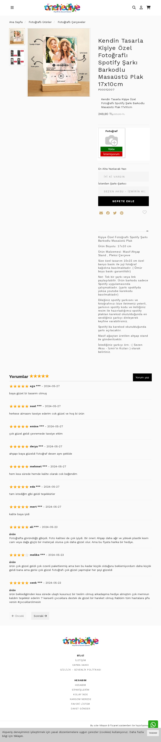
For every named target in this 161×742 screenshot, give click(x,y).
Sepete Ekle (123, 201)
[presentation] (33, 59)
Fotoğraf (111, 131)
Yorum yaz (142, 377)
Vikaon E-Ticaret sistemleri (115, 725)
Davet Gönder (80, 708)
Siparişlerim (80, 689)
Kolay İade (80, 694)
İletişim (80, 660)
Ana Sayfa (16, 22)
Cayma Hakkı (80, 665)
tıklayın (18, 735)
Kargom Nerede (80, 699)
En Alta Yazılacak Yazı (112, 168)
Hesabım (80, 685)
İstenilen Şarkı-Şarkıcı (112, 183)
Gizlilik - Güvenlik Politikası (80, 669)
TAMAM (153, 733)
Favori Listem (80, 704)
